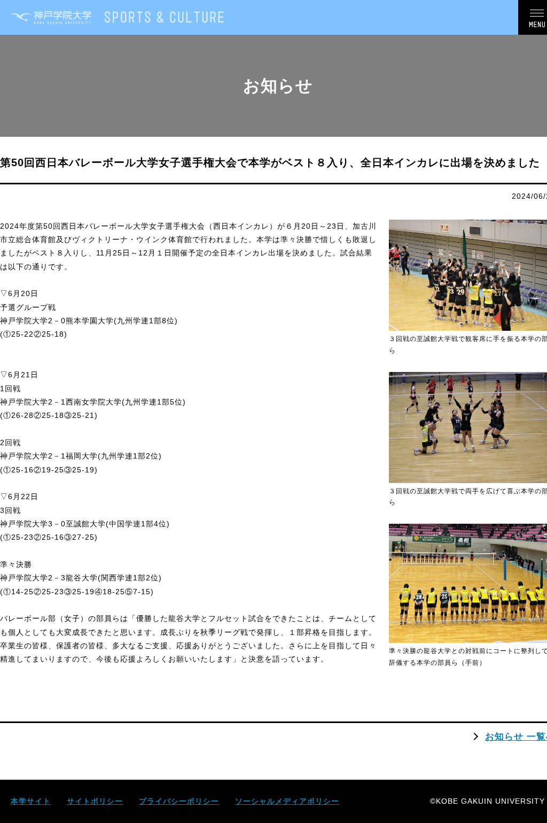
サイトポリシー (95, 801)
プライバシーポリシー (179, 801)
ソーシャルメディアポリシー (287, 801)
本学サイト (31, 801)
